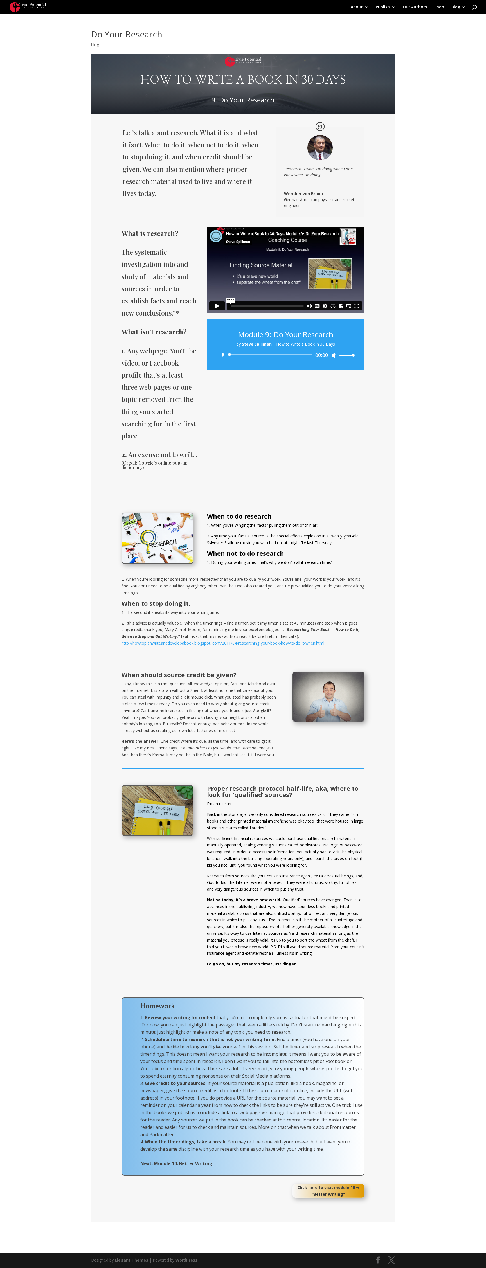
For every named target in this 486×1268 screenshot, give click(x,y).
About (357, 7)
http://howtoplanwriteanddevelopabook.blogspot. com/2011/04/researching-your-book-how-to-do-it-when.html (223, 643)
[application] (285, 355)
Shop (439, 7)
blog (95, 44)
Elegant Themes (131, 1260)
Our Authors (415, 7)
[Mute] (334, 355)
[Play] (222, 354)
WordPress (186, 1260)
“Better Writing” (328, 1194)
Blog (455, 7)
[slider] (345, 355)
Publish (383, 7)
